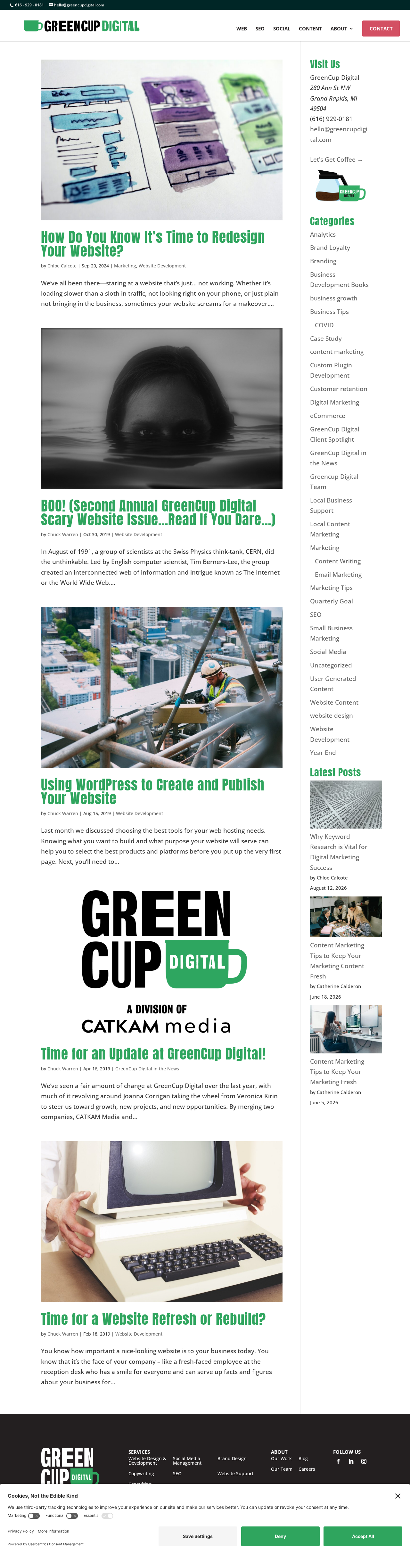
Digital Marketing (334, 402)
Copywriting (141, 1473)
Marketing (125, 266)
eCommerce (327, 416)
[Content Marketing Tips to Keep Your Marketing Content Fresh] (346, 918)
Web (241, 29)
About (339, 29)
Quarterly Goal (331, 601)
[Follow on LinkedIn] (351, 1461)
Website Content (334, 702)
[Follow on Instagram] (364, 1461)
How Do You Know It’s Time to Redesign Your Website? (153, 243)
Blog (303, 1458)
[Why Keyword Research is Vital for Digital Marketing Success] (346, 806)
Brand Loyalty (330, 247)
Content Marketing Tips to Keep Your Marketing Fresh (337, 1071)
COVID (324, 325)
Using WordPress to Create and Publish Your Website (153, 791)
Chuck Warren (62, 534)
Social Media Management (187, 1460)
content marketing (337, 352)
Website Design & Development (147, 1460)
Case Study (326, 338)
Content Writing (338, 561)
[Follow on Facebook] (338, 1461)
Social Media (328, 652)
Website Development (162, 266)
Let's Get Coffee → (336, 159)
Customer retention (338, 389)
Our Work (281, 1458)
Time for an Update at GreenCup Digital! (153, 1053)
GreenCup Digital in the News (147, 1069)
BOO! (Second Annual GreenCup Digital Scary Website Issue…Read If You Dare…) (158, 512)
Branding (323, 261)
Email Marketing (338, 574)
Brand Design (232, 1458)
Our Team (281, 1469)
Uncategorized (331, 665)
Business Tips (329, 311)
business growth (333, 298)
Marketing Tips (331, 588)
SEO (260, 29)
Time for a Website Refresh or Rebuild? (153, 1318)
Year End (323, 752)
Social (281, 29)
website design (331, 715)
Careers (307, 1469)
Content (310, 29)
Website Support (235, 1473)
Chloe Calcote (62, 266)
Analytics (323, 234)
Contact (381, 28)
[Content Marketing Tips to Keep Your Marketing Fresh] (346, 1030)
